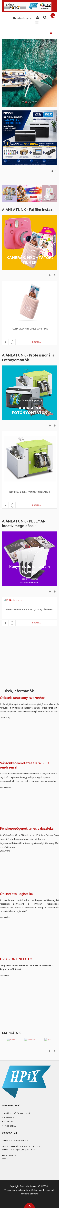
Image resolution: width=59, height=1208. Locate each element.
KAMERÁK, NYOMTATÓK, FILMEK (29, 260)
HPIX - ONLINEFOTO (16, 959)
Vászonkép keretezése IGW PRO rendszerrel (24, 765)
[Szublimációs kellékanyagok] (29, 193)
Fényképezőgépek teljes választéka (27, 829)
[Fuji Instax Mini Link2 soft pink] (30, 302)
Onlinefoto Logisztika (16, 894)
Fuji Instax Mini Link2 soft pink (30, 329)
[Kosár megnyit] (52, 15)
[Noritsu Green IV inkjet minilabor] (30, 459)
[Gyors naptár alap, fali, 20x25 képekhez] (13, 600)
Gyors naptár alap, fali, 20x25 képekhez (29, 610)
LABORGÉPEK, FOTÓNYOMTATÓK (29, 410)
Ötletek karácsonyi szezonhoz (22, 698)
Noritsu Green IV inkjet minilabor (29, 492)
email (4, 1158)
